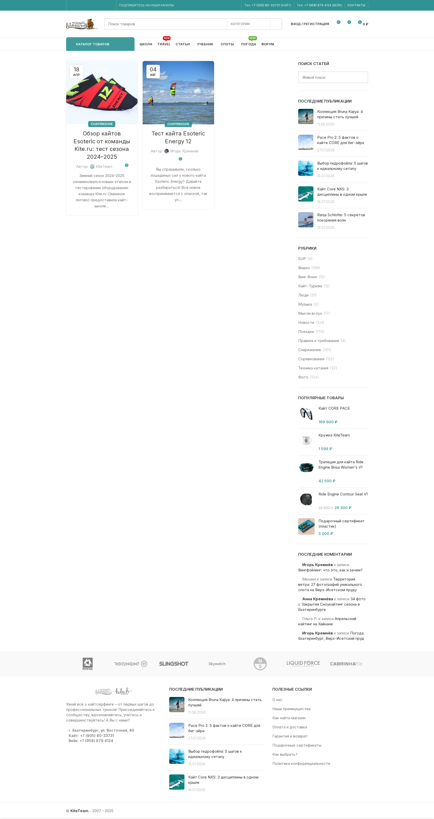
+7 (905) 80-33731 (266, 5)
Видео (304, 267)
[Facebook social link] (72, 5)
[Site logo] (82, 23)
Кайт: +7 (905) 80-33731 (91, 735)
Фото (303, 377)
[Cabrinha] (346, 663)
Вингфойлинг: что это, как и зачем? (330, 570)
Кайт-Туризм (310, 286)
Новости (306, 322)
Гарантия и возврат (290, 736)
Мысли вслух (310, 313)
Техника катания (313, 368)
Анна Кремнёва (317, 598)
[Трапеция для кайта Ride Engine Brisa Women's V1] (306, 471)
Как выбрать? (284, 754)
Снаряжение (102, 124)
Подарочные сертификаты (296, 745)
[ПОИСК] (276, 24)
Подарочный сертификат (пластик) (341, 523)
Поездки (306, 331)
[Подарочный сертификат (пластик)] (306, 527)
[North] (260, 663)
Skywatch (217, 663)
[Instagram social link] (78, 5)
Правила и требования (318, 340)
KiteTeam (104, 166)
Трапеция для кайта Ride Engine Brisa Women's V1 (341, 465)
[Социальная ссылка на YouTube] (85, 5)
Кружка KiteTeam (334, 435)
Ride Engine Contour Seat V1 (343, 494)
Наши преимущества (291, 708)
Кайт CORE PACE (334, 408)
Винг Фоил (307, 276)
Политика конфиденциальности (301, 763)
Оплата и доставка (289, 727)
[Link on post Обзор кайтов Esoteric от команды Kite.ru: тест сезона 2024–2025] (102, 92)
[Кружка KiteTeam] (306, 441)
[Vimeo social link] (91, 5)
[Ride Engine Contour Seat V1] (306, 500)
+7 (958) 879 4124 (318, 5)
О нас (277, 699)
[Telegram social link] (110, 5)
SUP (302, 258)
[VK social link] (104, 5)
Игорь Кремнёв (184, 151)
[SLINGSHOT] (173, 663)
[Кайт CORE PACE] (306, 415)
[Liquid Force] (303, 663)
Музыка (305, 304)
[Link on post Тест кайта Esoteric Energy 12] (178, 92)
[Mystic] (87, 663)
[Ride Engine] (130, 663)
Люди (303, 295)
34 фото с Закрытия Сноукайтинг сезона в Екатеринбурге (332, 604)
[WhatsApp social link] (98, 5)
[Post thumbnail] (305, 118)
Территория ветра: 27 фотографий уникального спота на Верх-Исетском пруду (330, 584)
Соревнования (311, 358)
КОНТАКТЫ (356, 5)
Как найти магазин (289, 717)
